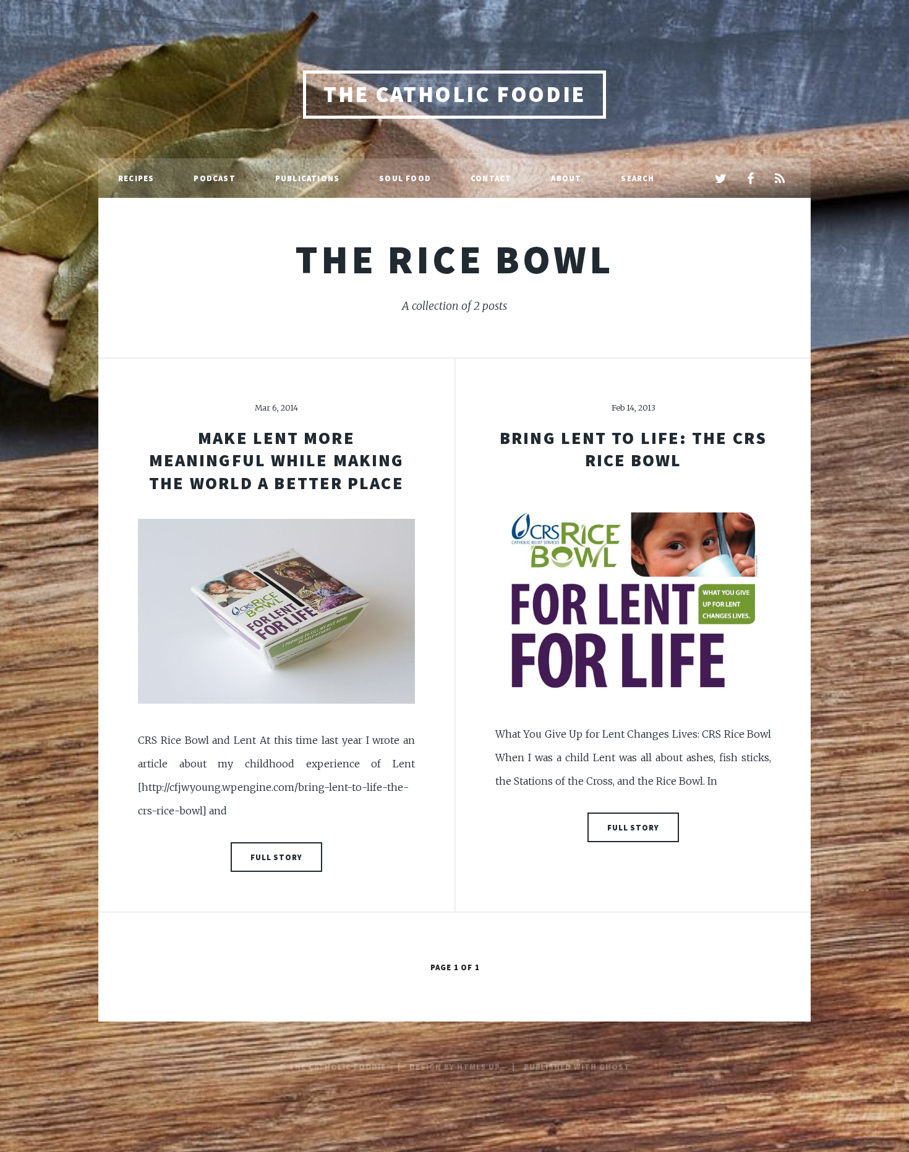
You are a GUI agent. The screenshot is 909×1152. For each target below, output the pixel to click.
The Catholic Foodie (454, 94)
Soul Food (405, 178)
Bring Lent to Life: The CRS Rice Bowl (633, 449)
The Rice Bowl (454, 259)
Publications (307, 178)
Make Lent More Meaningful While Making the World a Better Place (276, 460)
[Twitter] (720, 179)
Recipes (136, 178)
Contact (491, 178)
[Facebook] (750, 179)
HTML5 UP (478, 1067)
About (566, 178)
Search (637, 178)
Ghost (614, 1067)
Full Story (276, 857)
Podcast (214, 178)
